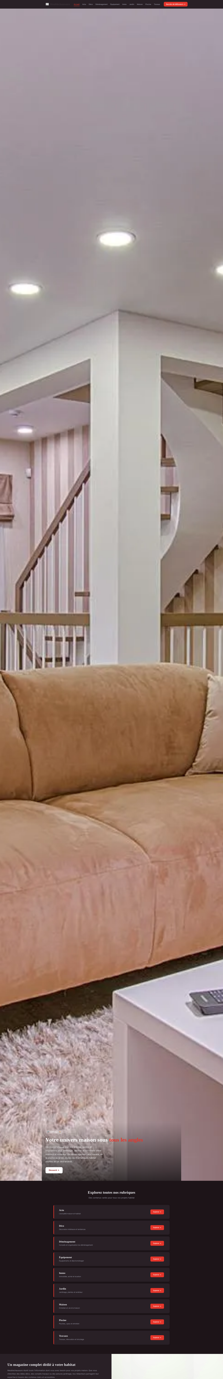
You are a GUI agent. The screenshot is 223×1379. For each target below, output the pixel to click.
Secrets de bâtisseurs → (175, 4)
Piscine (148, 4)
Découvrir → (54, 1170)
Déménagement (101, 4)
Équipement (115, 4)
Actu (84, 4)
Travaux (157, 4)
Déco (91, 4)
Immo (124, 4)
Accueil (77, 4)
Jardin (131, 4)
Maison (140, 4)
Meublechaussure (58, 4)
